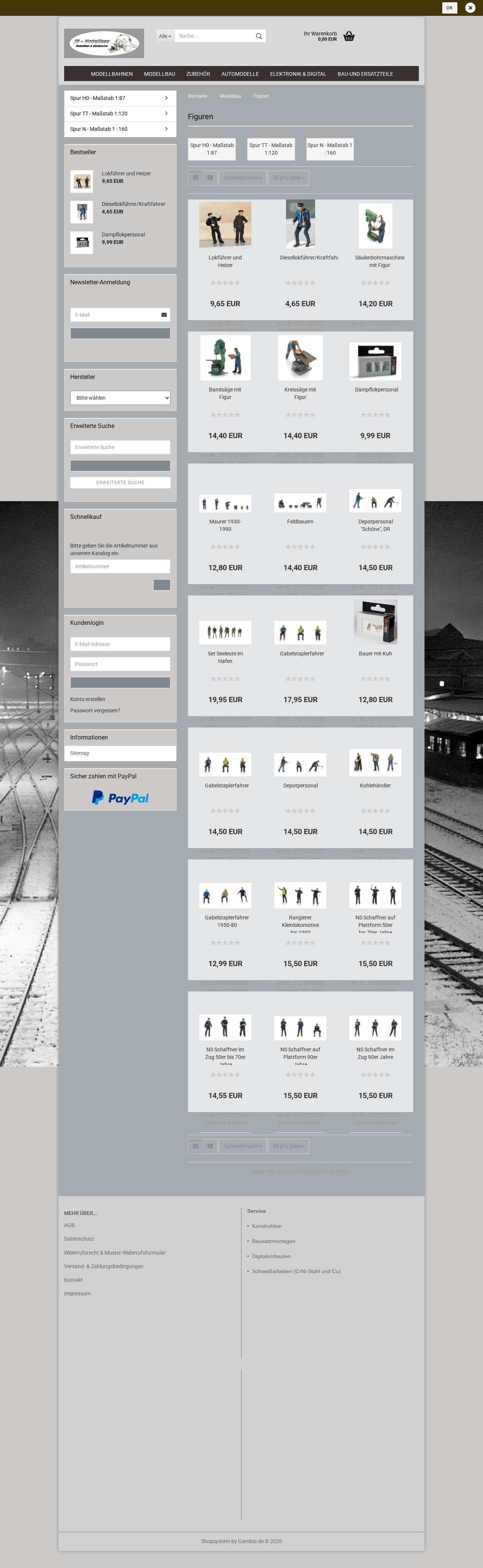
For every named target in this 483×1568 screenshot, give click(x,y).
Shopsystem (215, 1541)
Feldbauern (300, 522)
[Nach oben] (20, 1557)
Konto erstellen (87, 699)
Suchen (120, 465)
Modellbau (159, 74)
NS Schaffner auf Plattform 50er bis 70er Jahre (375, 923)
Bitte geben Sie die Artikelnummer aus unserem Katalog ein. (114, 549)
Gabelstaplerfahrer (302, 654)
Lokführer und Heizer (225, 261)
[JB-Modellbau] (104, 43)
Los (161, 585)
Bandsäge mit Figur (225, 393)
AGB (69, 1225)
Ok (449, 8)
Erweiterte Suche (120, 482)
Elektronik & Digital (298, 74)
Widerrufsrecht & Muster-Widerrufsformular (115, 1253)
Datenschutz (79, 1239)
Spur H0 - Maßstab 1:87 (97, 98)
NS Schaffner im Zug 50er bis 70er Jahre (225, 1055)
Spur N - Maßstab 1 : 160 (99, 129)
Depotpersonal (300, 785)
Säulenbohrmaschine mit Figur (380, 261)
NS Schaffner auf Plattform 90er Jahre (300, 1055)
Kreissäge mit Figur (300, 393)
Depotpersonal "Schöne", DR (375, 525)
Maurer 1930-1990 (225, 525)
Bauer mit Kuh (375, 654)
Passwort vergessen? (95, 710)
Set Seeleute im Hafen (225, 657)
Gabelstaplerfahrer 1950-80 (227, 921)
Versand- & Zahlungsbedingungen (103, 1266)
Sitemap (79, 753)
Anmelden (120, 333)
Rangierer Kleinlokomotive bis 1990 (300, 923)
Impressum (77, 1293)
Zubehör (198, 74)
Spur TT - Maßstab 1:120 (99, 113)
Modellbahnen (112, 74)
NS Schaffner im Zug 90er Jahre (375, 1053)
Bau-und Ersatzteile (365, 74)
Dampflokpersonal (376, 390)
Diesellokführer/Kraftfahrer (311, 258)
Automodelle (240, 74)
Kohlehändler (375, 785)
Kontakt (73, 1280)
